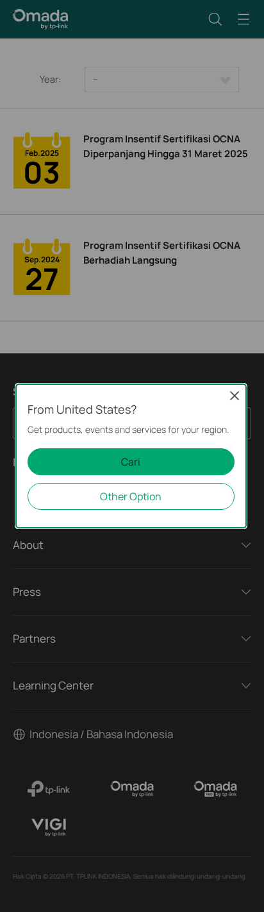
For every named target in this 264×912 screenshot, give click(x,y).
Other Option (130, 496)
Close (234, 396)
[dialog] (132, 456)
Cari (130, 462)
